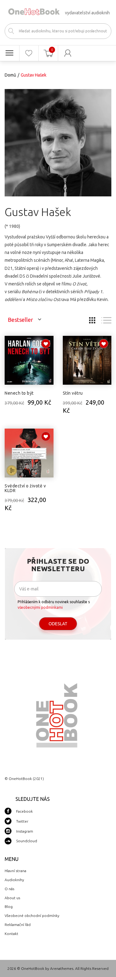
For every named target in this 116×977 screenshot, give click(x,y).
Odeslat (58, 623)
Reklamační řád (18, 925)
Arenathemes (61, 968)
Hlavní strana (15, 871)
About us (12, 898)
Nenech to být (19, 393)
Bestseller (20, 320)
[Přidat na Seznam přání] (45, 343)
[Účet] (68, 53)
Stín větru (73, 393)
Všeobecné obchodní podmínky (32, 916)
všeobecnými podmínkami (40, 607)
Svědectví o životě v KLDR (25, 488)
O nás (9, 889)
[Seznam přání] (29, 53)
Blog (9, 906)
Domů (10, 75)
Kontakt (11, 934)
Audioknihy (14, 880)
